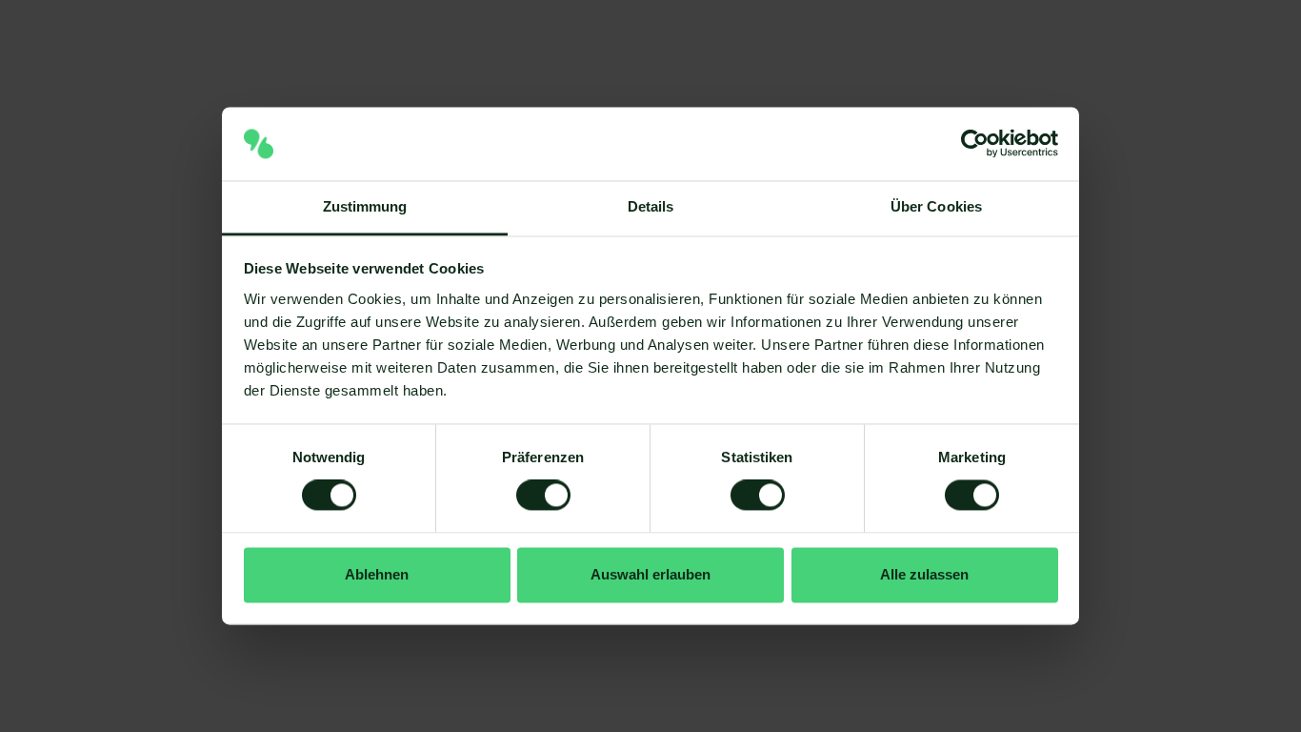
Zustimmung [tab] (365, 206)
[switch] (543, 495)
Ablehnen (377, 574)
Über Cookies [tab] (936, 206)
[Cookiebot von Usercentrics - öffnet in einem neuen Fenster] (974, 144)
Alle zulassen (924, 574)
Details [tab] (651, 206)
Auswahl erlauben (650, 574)
